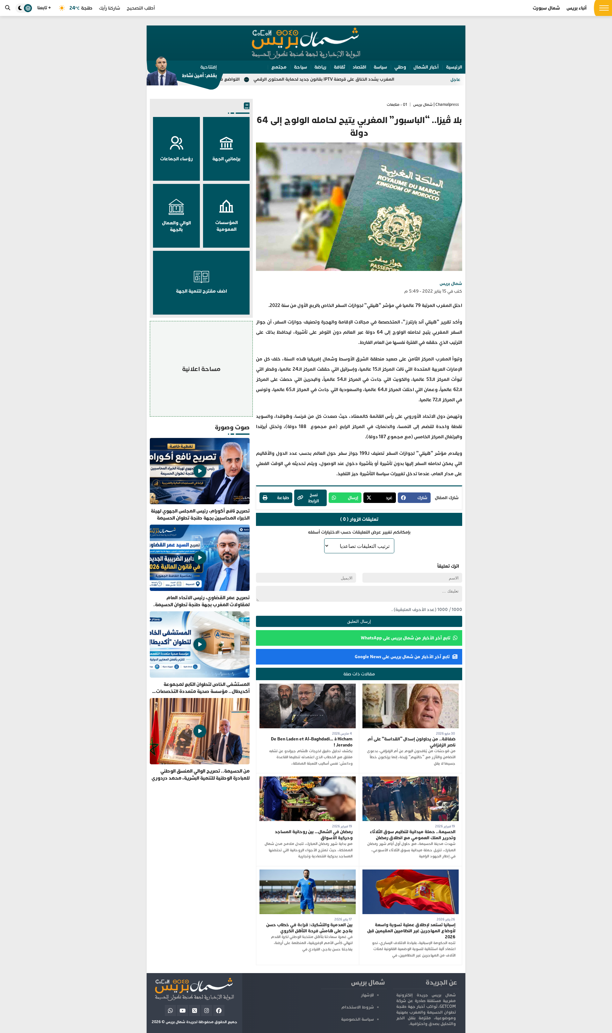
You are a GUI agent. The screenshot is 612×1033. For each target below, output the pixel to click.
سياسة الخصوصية (357, 1019)
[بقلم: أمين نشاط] (182, 73)
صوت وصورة (232, 427)
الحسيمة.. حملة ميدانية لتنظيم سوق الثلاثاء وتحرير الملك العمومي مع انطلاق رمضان (412, 835)
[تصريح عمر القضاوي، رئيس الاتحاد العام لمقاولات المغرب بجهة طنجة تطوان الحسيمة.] (200, 566)
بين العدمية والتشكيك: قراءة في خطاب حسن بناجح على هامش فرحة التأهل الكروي (309, 928)
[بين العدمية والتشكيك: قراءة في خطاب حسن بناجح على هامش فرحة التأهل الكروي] (307, 872)
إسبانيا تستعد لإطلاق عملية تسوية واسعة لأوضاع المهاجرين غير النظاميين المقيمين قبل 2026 (411, 931)
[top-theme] (24, 8)
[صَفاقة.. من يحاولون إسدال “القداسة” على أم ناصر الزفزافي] (410, 687)
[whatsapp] (170, 1010)
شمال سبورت (546, 8)
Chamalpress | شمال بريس (436, 104)
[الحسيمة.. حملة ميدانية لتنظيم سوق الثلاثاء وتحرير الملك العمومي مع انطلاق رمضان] (410, 779)
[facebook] (218, 1010)
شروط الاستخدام (357, 1007)
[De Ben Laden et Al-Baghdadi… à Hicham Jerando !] (307, 687)
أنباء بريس (576, 8)
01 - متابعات (397, 104)
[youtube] (182, 1010)
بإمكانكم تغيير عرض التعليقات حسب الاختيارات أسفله (359, 532)
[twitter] (194, 1010)
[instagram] (206, 1010)
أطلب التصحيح (141, 8)
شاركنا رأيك (109, 8)
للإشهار (367, 995)
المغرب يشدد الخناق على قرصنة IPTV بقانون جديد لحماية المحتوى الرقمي (386, 79)
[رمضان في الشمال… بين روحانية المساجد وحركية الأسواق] (307, 779)
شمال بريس (451, 283)
